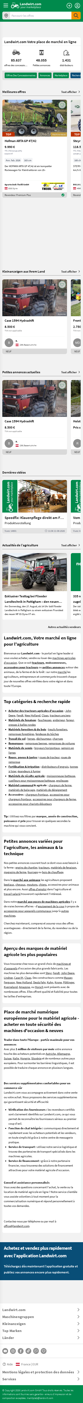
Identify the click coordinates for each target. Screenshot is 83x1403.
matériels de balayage (21, 790)
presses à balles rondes (22, 725)
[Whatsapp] (36, 1351)
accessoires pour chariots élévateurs (30, 804)
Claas (45, 715)
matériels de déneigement (51, 790)
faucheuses (44, 720)
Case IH (18, 978)
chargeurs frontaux (36, 794)
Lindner (8, 978)
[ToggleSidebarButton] (5, 5)
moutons (32, 884)
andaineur (59, 720)
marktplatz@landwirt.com (40, 1398)
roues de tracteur (49, 757)
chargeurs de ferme (60, 785)
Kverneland (11, 987)
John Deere (67, 973)
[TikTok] (28, 1351)
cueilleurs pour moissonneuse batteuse (31, 780)
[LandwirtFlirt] (44, 1351)
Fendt (20, 715)
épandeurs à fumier (29, 771)
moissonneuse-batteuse (61, 776)
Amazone (24, 987)
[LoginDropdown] (77, 5)
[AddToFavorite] (62, 105)
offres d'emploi (38, 889)
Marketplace (61, 75)
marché (62, 672)
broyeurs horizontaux (47, 748)
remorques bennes (36, 743)
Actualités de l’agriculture (20, 545)
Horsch (39, 987)
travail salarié (12, 894)
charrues (58, 738)
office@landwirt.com (16, 1226)
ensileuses (62, 780)
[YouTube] (5, 1351)
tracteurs (44, 867)
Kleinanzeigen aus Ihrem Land (23, 271)
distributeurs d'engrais (55, 766)
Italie (16, 1058)
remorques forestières (21, 734)
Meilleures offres (14, 92)
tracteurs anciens (60, 715)
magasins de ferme (15, 872)
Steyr (49, 973)
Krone (58, 982)
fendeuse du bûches (47, 734)
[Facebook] (21, 1351)
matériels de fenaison (63, 867)
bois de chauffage (52, 872)
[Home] (26, 5)
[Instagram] (13, 1351)
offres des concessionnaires (20, 75)
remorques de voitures (61, 743)
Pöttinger (68, 982)
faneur (70, 720)
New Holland (32, 715)
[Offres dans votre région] (6, 15)
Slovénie (36, 1058)
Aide (10, 1364)
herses (31, 738)
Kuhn (50, 982)
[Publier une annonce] (69, 5)
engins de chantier (26, 867)
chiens (43, 884)
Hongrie (25, 1058)
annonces (45, 75)
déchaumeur (43, 738)
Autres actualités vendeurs (64, 627)
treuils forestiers (57, 729)
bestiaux (9, 884)
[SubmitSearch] (76, 15)
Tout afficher (69, 92)
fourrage (33, 872)
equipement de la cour (51, 906)
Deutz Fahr (39, 982)
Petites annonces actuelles (21, 372)
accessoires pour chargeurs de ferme (54, 799)
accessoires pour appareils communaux (27, 911)
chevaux (20, 884)
